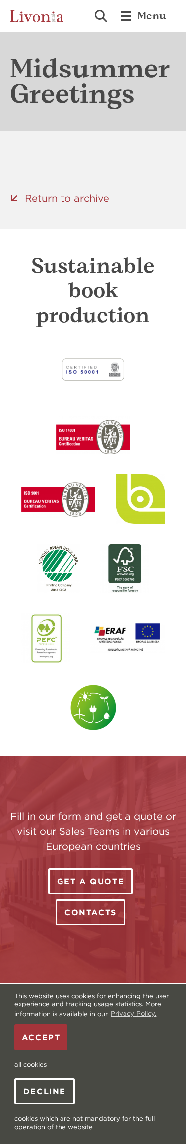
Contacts (90, 912)
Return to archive (67, 198)
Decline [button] (44, 1091)
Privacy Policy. (133, 1013)
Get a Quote (90, 881)
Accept (41, 1037)
